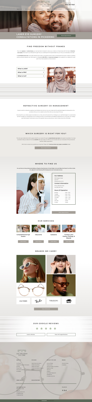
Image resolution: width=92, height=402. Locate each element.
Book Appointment (70, 9)
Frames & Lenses (65, 363)
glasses (23, 51)
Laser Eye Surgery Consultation (53, 366)
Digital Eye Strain (50, 368)
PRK (46, 57)
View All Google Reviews (61, 334)
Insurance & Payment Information (22, 364)
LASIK (43, 57)
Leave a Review (31, 334)
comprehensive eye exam (54, 138)
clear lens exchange (53, 57)
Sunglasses (64, 364)
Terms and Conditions (20, 369)
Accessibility (18, 371)
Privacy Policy (19, 368)
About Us (19, 9)
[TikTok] (66, 390)
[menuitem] (19, 9)
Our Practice (18, 363)
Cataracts (48, 371)
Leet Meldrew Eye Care (23, 55)
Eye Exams (27, 9)
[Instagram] (64, 390)
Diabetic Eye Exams (35, 366)
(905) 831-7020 (70, 4)
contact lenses (30, 51)
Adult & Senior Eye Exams (36, 363)
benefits (36, 139)
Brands (48, 9)
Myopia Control (49, 364)
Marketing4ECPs (44, 400)
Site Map (18, 366)
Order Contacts (58, 9)
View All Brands (46, 308)
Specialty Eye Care (38, 9)
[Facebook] (62, 390)
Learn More (23, 241)
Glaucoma (49, 369)
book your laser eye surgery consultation (58, 144)
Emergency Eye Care (51, 376)
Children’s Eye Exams (36, 364)
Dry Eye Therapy (50, 363)
